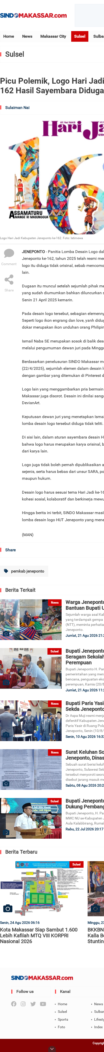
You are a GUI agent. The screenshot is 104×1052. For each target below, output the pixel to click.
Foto (61, 1027)
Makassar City (53, 36)
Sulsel (79, 36)
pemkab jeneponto (27, 571)
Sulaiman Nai (17, 107)
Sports (63, 1019)
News (27, 36)
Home (8, 36)
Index (98, 1027)
